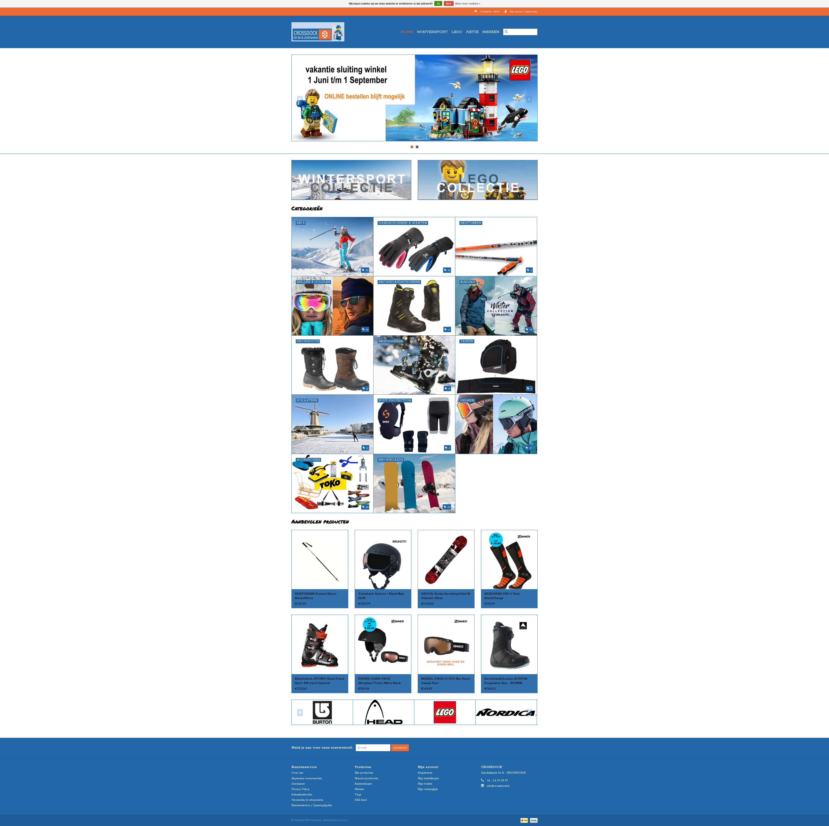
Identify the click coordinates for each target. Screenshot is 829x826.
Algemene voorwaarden (306, 778)
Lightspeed (342, 820)
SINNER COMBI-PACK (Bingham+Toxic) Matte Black (379, 681)
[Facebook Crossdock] (526, 747)
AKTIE (472, 32)
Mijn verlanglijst (428, 789)
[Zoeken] (506, 31)
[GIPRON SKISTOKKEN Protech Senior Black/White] (319, 559)
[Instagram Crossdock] (534, 747)
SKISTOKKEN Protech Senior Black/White (315, 596)
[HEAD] (371, 712)
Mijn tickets (425, 783)
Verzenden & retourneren (307, 800)
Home (407, 32)
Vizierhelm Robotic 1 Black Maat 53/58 (381, 596)
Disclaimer (298, 783)
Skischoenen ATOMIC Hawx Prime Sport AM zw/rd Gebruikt (319, 681)
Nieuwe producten (366, 778)
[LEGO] (432, 712)
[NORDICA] (493, 712)
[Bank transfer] (533, 820)
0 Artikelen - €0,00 (489, 11)
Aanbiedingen (363, 783)
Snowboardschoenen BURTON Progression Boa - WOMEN (505, 681)
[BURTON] (309, 712)
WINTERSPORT (432, 32)
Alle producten (364, 772)
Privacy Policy (300, 789)
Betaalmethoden (301, 794)
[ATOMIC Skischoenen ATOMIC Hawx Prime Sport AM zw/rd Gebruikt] (319, 644)
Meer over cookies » (467, 3)
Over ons (297, 772)
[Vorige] (300, 99)
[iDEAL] (523, 820)
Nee (448, 3)
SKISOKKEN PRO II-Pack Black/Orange (502, 596)
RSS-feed (361, 800)
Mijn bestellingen (428, 778)
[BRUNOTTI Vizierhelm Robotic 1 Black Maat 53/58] (383, 559)
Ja (438, 3)
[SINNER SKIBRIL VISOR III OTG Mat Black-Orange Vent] (446, 644)
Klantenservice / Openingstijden (311, 805)
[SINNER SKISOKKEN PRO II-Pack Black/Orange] (509, 559)
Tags (358, 794)
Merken (491, 32)
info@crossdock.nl (498, 786)
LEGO (456, 32)
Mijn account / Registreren (523, 11)
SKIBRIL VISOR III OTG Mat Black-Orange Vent (446, 681)
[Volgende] (529, 99)
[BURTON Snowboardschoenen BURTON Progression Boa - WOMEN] (509, 644)
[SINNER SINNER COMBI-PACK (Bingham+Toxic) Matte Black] (383, 644)
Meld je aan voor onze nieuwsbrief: (322, 747)
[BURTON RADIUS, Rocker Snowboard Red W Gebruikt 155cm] (446, 559)
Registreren (425, 772)
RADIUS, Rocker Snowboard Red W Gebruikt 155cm (445, 596)
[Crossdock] (325, 31)
